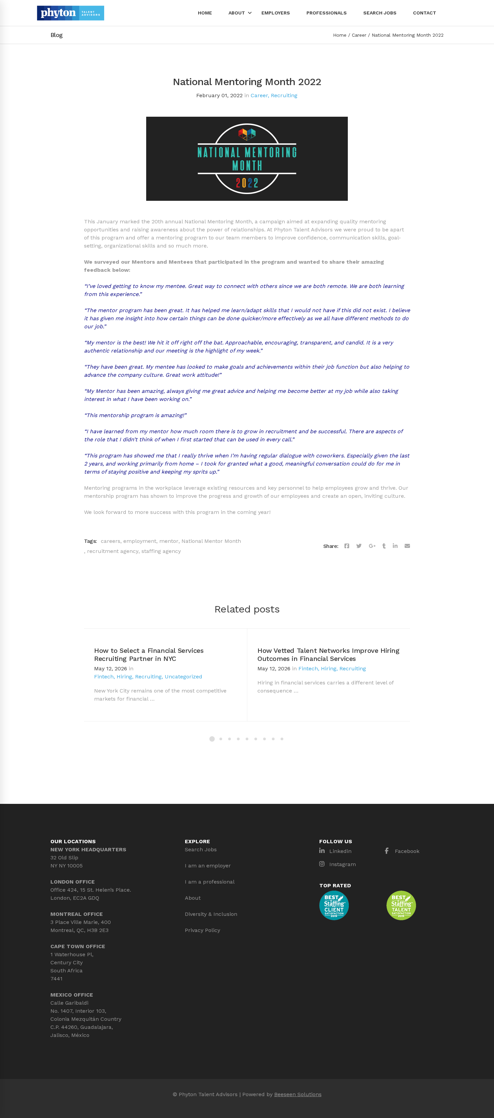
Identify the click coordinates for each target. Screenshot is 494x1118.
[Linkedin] (395, 546)
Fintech (104, 676)
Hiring (124, 676)
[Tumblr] (384, 546)
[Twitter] (359, 546)
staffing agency (161, 551)
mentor (168, 541)
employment (139, 541)
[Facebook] (347, 546)
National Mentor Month (211, 541)
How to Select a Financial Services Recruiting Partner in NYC (148, 654)
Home (339, 35)
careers (110, 541)
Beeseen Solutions (298, 1094)
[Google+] (372, 546)
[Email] (407, 546)
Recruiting (284, 95)
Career (359, 35)
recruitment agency (112, 551)
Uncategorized (183, 676)
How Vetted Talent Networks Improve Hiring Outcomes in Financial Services (328, 654)
